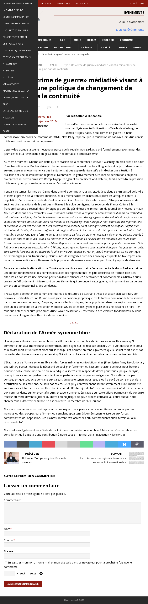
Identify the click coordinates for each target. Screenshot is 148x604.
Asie (62, 40)
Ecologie (108, 40)
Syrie (49, 107)
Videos (137, 47)
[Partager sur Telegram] (111, 444)
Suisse (123, 47)
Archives (46, 3)
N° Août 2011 (10, 63)
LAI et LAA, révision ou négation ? (15, 114)
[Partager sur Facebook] (10, 444)
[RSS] (144, 54)
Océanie (86, 47)
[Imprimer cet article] (73, 444)
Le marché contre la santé (15, 127)
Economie (126, 40)
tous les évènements (130, 29)
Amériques (44, 40)
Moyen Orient (63, 47)
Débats (91, 40)
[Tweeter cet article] (23, 444)
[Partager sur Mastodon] (99, 444)
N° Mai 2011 (9, 70)
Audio (77, 40)
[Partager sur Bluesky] (124, 444)
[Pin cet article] (48, 444)
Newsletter (63, 3)
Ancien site (82, 3)
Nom (7, 529)
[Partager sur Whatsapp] (86, 444)
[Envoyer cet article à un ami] (61, 444)
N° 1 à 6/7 (8, 77)
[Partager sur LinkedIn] (35, 444)
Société (105, 47)
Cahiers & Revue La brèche (17, 3)
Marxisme (42, 47)
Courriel (8, 540)
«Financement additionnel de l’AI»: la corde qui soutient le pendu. (16, 94)
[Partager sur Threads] (137, 444)
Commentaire (12, 500)
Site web (9, 551)
